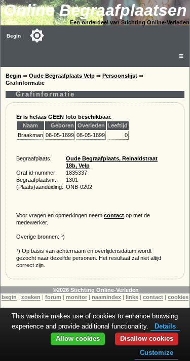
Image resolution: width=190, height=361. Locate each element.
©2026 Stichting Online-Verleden (96, 290)
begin (9, 297)
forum (53, 297)
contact (114, 215)
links (132, 297)
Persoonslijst (119, 76)
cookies (178, 297)
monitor (76, 297)
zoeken (31, 297)
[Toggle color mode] (37, 35)
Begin (14, 36)
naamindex (106, 297)
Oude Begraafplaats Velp (62, 76)
